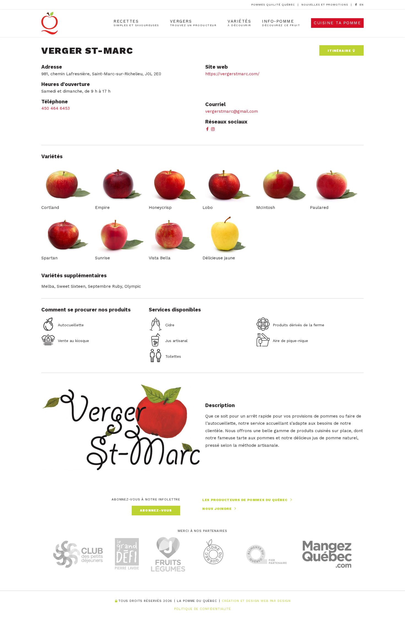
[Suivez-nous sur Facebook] (356, 4)
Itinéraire (340, 51)
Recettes (136, 23)
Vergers (193, 23)
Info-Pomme (281, 23)
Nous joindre (216, 509)
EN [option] (362, 4)
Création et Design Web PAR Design (256, 601)
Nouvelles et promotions (324, 4)
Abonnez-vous (156, 510)
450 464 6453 (55, 108)
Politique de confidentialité (202, 609)
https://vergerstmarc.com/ (232, 73)
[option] (362, 4)
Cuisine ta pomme (337, 22)
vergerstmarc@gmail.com (231, 111)
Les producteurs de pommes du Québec (244, 500)
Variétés (239, 23)
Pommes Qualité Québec (273, 4)
